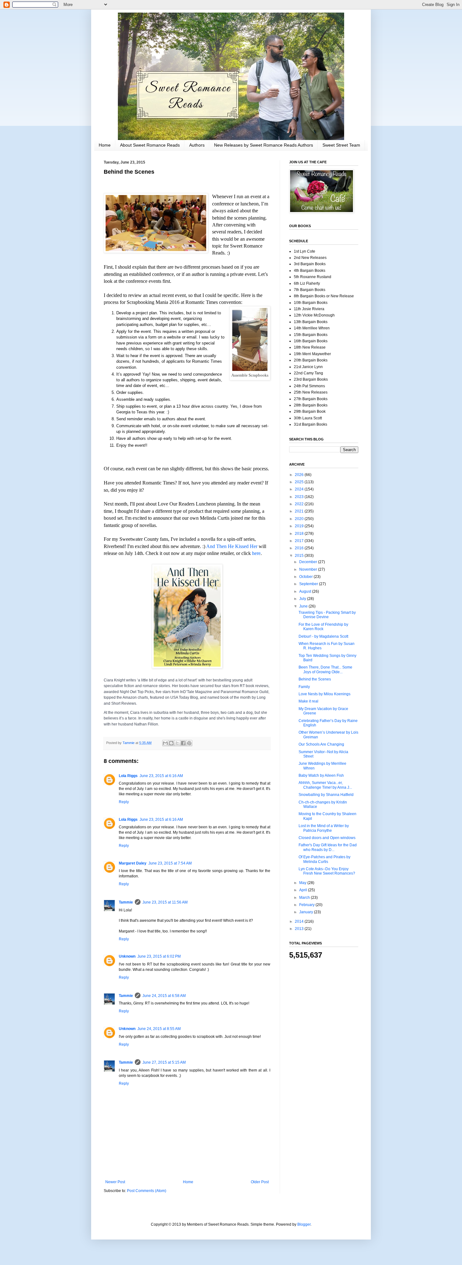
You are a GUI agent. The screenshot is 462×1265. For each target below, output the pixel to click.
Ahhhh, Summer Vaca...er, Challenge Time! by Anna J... (325, 785)
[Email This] (165, 743)
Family (304, 687)
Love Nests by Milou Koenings (324, 694)
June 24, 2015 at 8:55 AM (159, 1029)
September (309, 584)
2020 (300, 519)
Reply (124, 802)
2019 (300, 526)
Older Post (260, 1182)
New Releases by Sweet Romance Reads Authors (263, 145)
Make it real (308, 701)
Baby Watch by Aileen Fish (321, 775)
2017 (300, 541)
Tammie (126, 902)
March (305, 897)
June (304, 606)
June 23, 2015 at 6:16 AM (161, 776)
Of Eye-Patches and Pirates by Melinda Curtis (324, 859)
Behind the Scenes (315, 679)
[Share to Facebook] (183, 743)
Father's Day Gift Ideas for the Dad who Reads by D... (328, 847)
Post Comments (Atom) (146, 1191)
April (303, 890)
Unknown (127, 956)
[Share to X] (177, 743)
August (305, 591)
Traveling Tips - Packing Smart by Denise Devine (327, 614)
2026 (300, 475)
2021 (300, 511)
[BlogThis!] (171, 743)
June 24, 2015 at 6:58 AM (164, 996)
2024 (300, 489)
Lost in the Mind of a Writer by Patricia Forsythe (324, 828)
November (308, 569)
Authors (197, 145)
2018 (300, 533)
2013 (300, 928)
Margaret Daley (132, 863)
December (308, 562)
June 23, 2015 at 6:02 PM (159, 956)
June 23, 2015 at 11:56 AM (165, 902)
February (307, 905)
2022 (300, 504)
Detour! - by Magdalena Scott (323, 636)
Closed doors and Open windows (327, 838)
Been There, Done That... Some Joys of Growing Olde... (325, 669)
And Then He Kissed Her (231, 546)
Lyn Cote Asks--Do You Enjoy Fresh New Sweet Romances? (327, 871)
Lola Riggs (128, 776)
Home (105, 145)
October (306, 576)
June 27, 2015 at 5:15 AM (164, 1062)
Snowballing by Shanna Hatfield (326, 794)
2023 (300, 497)
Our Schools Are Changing (321, 744)
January (306, 912)
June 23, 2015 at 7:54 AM (170, 863)
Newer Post (115, 1182)
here (256, 553)
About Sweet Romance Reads (150, 145)
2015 (300, 555)
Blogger (304, 1224)
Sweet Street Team (341, 145)
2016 (300, 548)
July (303, 598)
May (303, 883)
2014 (300, 921)
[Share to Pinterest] (189, 743)
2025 (300, 482)
